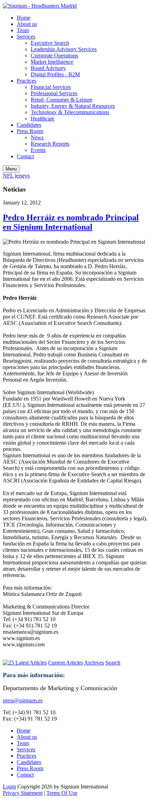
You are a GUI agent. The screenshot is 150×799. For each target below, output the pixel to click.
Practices (26, 81)
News (37, 137)
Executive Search (50, 43)
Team (23, 30)
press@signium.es (23, 700)
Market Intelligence (52, 62)
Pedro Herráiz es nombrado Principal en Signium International (71, 222)
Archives (94, 663)
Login (9, 787)
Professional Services (54, 93)
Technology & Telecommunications (70, 112)
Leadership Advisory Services (64, 49)
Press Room (30, 131)
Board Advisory (48, 68)
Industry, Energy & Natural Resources (73, 106)
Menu (11, 169)
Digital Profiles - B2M (55, 74)
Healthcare (42, 118)
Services (26, 37)
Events (38, 150)
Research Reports (50, 144)
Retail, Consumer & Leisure (61, 100)
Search (112, 663)
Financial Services (51, 87)
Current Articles (65, 663)
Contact (25, 156)
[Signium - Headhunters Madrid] (40, 6)
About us (27, 24)
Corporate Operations (54, 55)
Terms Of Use (61, 793)
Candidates (29, 125)
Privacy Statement (23, 793)
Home (23, 18)
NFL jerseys (16, 176)
